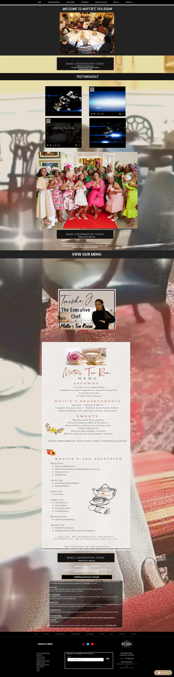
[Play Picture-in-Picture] (76, 113)
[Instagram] (83, 644)
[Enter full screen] (79, 113)
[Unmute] (51, 113)
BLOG (38, 668)
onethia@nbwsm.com (85, 69)
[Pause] (47, 113)
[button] (87, 190)
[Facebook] (88, 644)
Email (69, 656)
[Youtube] (92, 644)
